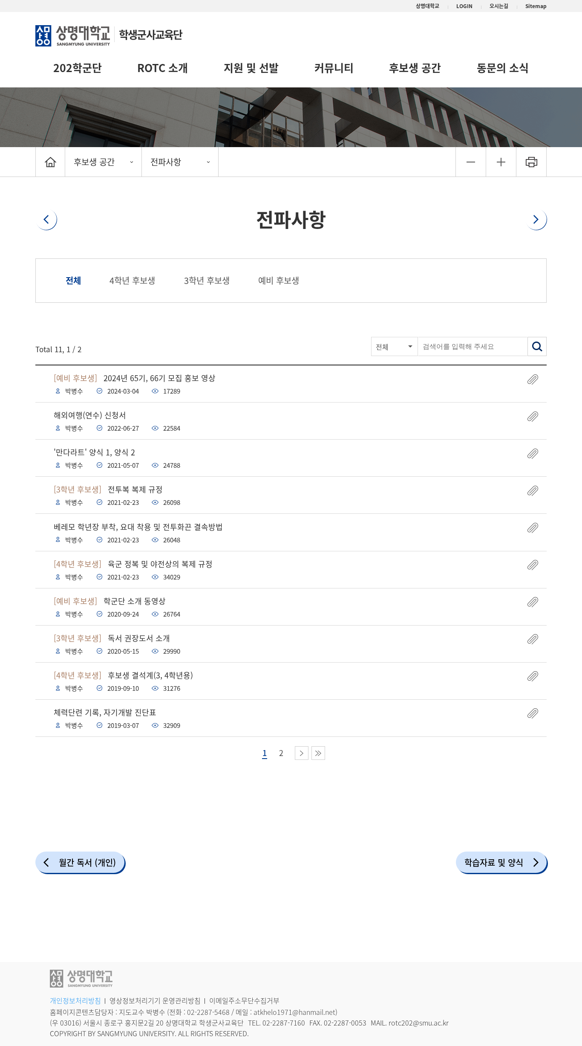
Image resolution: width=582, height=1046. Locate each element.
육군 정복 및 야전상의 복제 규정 (133, 564)
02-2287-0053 (345, 1022)
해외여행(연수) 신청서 (90, 415)
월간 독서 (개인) (87, 862)
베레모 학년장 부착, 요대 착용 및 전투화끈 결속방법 (138, 527)
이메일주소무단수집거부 (244, 1000)
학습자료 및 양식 (493, 862)
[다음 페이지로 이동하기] (301, 753)
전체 (73, 280)
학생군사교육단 (150, 34)
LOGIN (464, 6)
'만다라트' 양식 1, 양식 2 (94, 452)
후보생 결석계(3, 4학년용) (123, 675)
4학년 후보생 (132, 280)
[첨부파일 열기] (532, 379)
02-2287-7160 (283, 1022)
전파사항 (165, 162)
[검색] (537, 346)
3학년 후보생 (207, 280)
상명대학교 (427, 6)
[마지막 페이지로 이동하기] (318, 753)
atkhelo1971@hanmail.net (294, 1012)
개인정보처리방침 (75, 1000)
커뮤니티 (334, 67)
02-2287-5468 (208, 1012)
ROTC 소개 (162, 67)
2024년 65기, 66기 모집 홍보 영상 (135, 378)
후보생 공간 (415, 67)
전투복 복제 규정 (108, 489)
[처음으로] (50, 162)
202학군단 (77, 67)
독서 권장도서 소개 (112, 638)
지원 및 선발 (251, 67)
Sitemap (536, 6)
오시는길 (499, 6)
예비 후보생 (278, 280)
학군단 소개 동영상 (110, 601)
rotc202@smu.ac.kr (419, 1022)
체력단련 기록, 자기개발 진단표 (105, 712)
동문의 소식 (503, 67)
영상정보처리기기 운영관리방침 (155, 1000)
